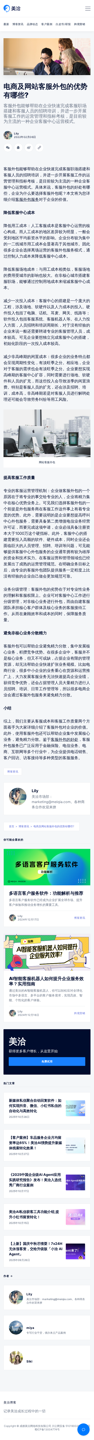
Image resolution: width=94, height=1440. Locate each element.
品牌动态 (32, 24)
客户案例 (46, 24)
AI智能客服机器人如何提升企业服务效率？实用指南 (46, 981)
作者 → (8, 1276)
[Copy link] (39, 147)
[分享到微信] (7, 147)
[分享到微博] (28, 147)
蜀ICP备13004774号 (47, 1429)
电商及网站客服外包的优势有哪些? (53, 826)
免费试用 (47, 1061)
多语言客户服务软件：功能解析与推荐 (46, 893)
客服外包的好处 (64, 739)
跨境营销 (79, 24)
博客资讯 (17, 24)
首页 (11, 826)
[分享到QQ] (18, 147)
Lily (35, 790)
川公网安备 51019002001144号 (71, 1426)
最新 (6, 24)
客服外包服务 (27, 199)
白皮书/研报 (63, 24)
